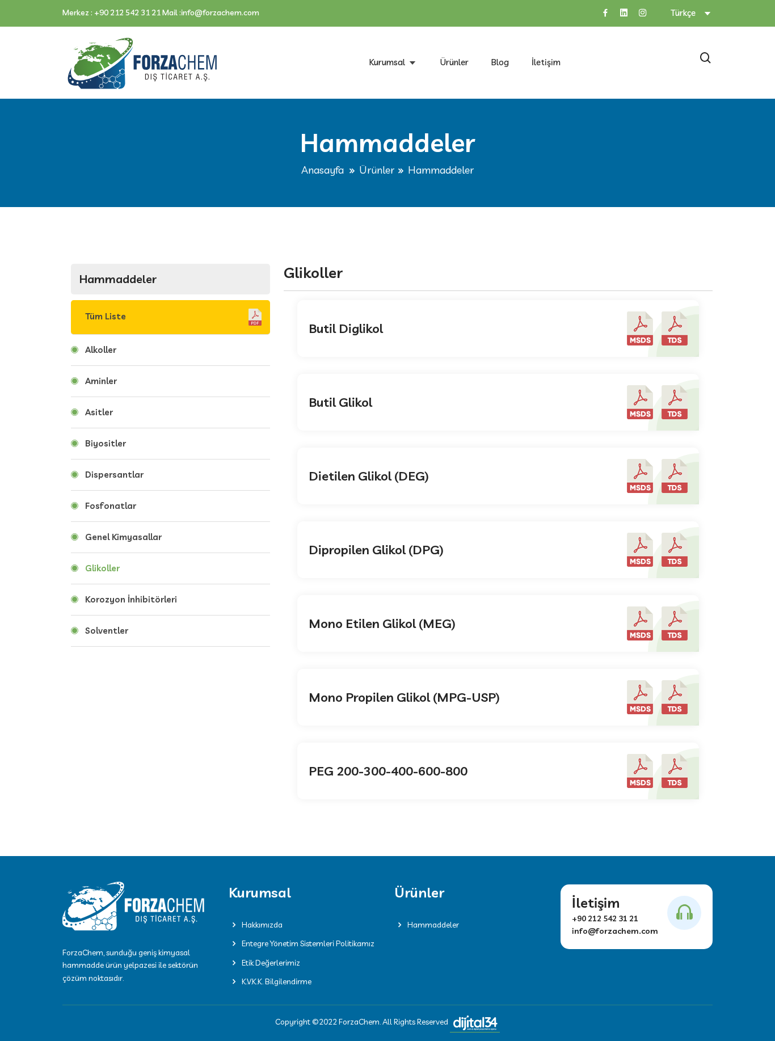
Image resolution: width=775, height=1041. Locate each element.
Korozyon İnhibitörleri (131, 599)
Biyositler (105, 443)
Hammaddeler (433, 925)
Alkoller (100, 349)
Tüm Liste (106, 316)
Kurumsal (388, 62)
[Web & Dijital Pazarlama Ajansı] (475, 1023)
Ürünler (454, 62)
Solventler (106, 630)
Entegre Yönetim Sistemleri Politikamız (308, 943)
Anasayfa (322, 169)
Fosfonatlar (110, 505)
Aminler (101, 381)
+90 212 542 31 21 (127, 13)
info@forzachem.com (220, 13)
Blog (500, 62)
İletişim (546, 62)
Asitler (99, 412)
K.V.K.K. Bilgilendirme (276, 981)
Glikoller (102, 568)
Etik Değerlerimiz (271, 963)
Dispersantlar (114, 474)
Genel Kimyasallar (123, 537)
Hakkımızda (262, 925)
